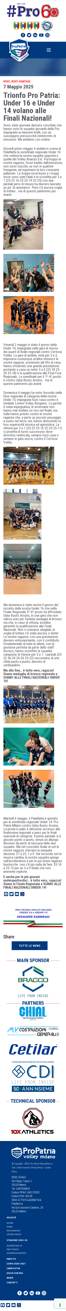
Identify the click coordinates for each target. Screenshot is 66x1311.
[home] (19, 50)
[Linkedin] (35, 35)
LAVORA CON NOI (14, 1234)
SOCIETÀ (11, 1217)
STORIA (10, 1226)
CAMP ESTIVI (13, 1268)
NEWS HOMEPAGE (20, 81)
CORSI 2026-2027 (16, 1263)
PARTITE (11, 1259)
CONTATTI (12, 1282)
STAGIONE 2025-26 (17, 1240)
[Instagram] (47, 35)
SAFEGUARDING (13, 1230)
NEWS (6, 81)
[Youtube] (41, 35)
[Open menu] (49, 50)
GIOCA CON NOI (15, 1273)
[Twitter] (29, 35)
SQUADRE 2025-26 (14, 1245)
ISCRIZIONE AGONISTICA (16, 1253)
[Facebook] (23, 35)
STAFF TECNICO (13, 1249)
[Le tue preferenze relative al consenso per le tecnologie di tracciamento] (60, 1305)
